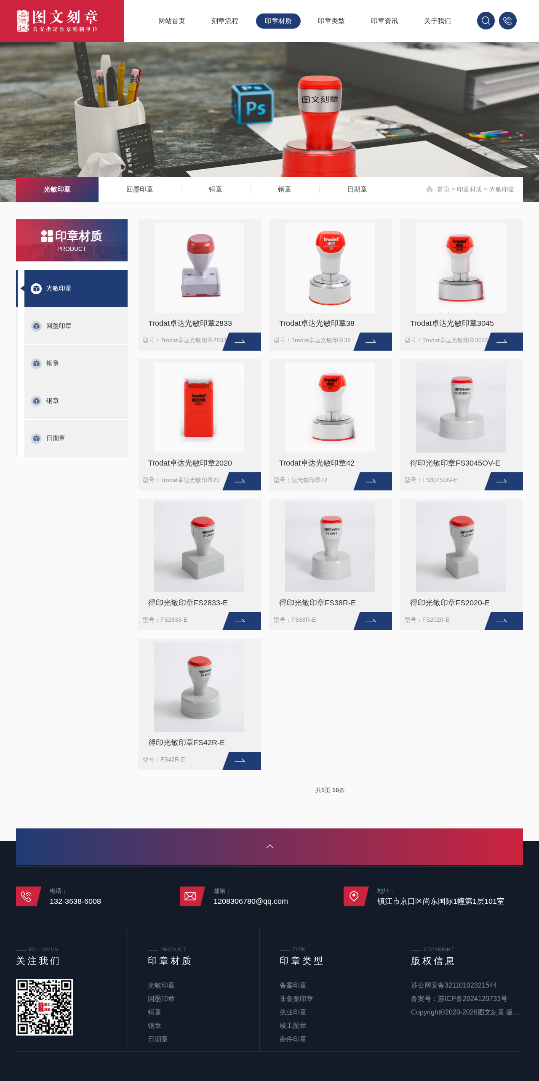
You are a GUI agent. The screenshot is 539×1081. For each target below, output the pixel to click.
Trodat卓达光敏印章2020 (190, 463)
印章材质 (278, 20)
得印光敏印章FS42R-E (186, 742)
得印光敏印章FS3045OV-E (455, 463)
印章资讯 (384, 20)
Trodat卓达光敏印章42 (317, 463)
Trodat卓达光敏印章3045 (452, 323)
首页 (443, 189)
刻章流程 (224, 20)
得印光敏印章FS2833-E (188, 603)
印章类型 (331, 20)
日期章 (357, 189)
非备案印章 (296, 998)
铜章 (215, 189)
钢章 (284, 189)
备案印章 (293, 985)
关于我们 (437, 20)
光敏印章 (57, 189)
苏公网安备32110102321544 (454, 985)
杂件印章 (293, 1039)
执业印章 (293, 1012)
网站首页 (171, 20)
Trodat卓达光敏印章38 (317, 323)
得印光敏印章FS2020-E (450, 603)
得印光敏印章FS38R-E (317, 603)
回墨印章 (139, 189)
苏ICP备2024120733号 (472, 998)
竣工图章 (293, 1025)
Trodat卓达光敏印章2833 (190, 323)
